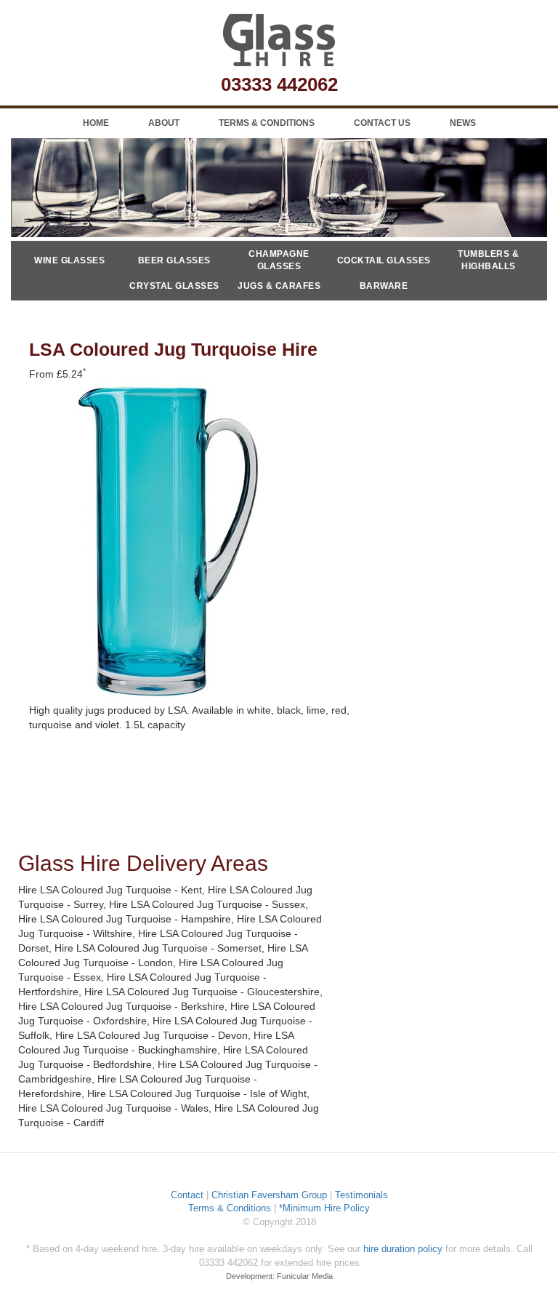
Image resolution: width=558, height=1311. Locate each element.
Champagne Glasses (279, 260)
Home (96, 123)
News (463, 123)
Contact (187, 1195)
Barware (384, 286)
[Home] (279, 40)
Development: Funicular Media (279, 1276)
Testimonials (361, 1195)
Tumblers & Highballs (488, 260)
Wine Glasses (69, 260)
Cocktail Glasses (384, 260)
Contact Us (382, 123)
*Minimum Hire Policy (324, 1208)
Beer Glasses (174, 260)
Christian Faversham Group (269, 1195)
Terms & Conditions (267, 123)
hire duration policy (402, 1248)
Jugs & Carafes (279, 286)
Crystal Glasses (174, 286)
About (163, 123)
